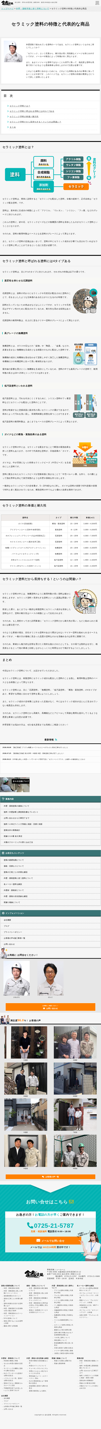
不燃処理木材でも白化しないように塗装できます (13, 1389)
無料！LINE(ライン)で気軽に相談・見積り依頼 (23, 824)
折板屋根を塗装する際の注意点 (38, 1387)
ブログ (6, 926)
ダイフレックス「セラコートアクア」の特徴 (88, 1311)
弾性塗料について (60, 1340)
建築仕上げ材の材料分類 (63, 1330)
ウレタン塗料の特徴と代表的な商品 (63, 1296)
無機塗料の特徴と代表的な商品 (63, 1316)
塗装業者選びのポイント (12, 1296)
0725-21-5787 (54, 1225)
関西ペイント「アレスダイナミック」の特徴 (88, 1301)
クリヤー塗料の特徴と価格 (63, 1351)
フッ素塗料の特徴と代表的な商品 (63, 1306)
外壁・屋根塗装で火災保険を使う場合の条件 (13, 1310)
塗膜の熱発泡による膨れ (37, 1391)
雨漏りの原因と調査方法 (63, 1361)
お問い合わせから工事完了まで (16, 818)
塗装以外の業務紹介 (12, 830)
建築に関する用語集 (11, 1326)
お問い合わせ (9, 944)
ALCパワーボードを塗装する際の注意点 (13, 1374)
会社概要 (7, 920)
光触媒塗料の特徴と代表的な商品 (63, 1311)
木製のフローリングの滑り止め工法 (18, 842)
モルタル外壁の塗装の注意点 (13, 1365)
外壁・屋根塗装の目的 (11, 1288)
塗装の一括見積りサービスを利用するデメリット (38, 1311)
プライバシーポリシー (13, 932)
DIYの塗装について (10, 1318)
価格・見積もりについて (14, 866)
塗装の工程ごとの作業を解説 (15, 872)
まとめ (13, 127)
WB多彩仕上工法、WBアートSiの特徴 (89, 1306)
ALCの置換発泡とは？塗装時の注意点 (38, 1382)
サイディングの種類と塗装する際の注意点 (13, 1369)
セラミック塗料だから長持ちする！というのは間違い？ (35, 122)
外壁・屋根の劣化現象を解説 (15, 896)
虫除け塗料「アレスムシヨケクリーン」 (88, 1316)
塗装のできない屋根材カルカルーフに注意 (13, 1384)
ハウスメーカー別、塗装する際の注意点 (13, 1379)
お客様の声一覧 (52, 1177)
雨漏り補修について (12, 902)
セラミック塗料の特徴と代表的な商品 (63, 1326)
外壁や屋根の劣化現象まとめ (38, 1362)
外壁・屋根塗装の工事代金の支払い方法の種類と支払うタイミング (38, 1305)
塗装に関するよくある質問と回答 (13, 1322)
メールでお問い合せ (53, 1240)
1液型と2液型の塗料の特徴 (63, 1353)
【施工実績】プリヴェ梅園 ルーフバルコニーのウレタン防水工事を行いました (35, 747)
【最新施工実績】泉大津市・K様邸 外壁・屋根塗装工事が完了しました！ (33, 753)
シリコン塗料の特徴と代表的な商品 (63, 1301)
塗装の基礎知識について (14, 860)
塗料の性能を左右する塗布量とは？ (13, 1305)
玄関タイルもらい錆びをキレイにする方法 (38, 1372)
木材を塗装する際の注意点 (63, 1348)
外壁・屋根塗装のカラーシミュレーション (13, 1314)
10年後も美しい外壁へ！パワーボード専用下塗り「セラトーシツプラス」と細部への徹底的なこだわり (44, 759)
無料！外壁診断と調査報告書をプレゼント (21, 812)
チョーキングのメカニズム (38, 1368)
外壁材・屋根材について (14, 890)
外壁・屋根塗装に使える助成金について (38, 1294)
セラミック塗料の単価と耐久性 (24, 117)
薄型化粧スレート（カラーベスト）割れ (38, 1377)
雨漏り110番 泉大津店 (13, 836)
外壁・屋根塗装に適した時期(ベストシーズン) (13, 1292)
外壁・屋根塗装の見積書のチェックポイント (38, 1299)
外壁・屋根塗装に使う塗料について (18, 878)
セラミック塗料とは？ (20, 106)
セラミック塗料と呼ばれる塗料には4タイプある (32, 111)
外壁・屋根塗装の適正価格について (38, 1289)
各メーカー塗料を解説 (13, 884)
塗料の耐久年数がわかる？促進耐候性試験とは (63, 1334)
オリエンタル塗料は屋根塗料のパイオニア (88, 1289)
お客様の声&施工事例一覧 (14, 938)
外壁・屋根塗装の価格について (16, 806)
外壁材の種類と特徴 (11, 1361)
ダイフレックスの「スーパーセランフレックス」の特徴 (88, 1295)
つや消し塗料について (62, 1337)
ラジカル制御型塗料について (63, 1321)
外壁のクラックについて (37, 1366)
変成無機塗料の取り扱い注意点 (63, 1344)
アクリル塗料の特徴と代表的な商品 (63, 1292)
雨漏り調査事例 (59, 1363)
